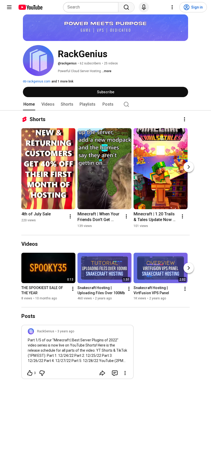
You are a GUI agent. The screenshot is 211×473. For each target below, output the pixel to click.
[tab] (29, 104)
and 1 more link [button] (62, 81)
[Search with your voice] (144, 7)
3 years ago (65, 331)
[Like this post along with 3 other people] (30, 373)
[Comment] (115, 373)
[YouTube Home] (30, 7)
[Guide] (9, 7)
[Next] (188, 167)
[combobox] (92, 7)
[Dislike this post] (42, 373)
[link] (77, 353)
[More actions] (184, 119)
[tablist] (105, 104)
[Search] (126, 7)
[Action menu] (125, 373)
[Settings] (172, 7)
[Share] (102, 373)
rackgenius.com (38, 81)
